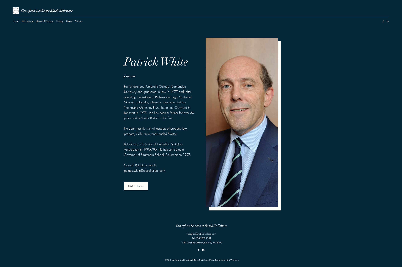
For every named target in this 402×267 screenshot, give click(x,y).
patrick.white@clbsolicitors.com (144, 170)
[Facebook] (383, 21)
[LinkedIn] (387, 21)
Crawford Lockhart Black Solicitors (47, 10)
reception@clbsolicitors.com (201, 233)
